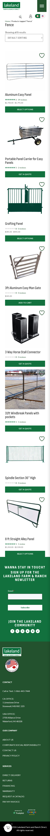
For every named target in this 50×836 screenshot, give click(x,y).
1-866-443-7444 (22, 691)
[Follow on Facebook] (12, 631)
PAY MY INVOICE (11, 801)
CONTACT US (9, 750)
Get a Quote (25, 174)
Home (7, 21)
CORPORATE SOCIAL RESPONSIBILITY (22, 745)
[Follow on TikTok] (38, 631)
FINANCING (9, 785)
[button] (8, 828)
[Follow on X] (17, 631)
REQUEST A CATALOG (13, 796)
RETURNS (7, 780)
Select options (25, 109)
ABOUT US (8, 739)
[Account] (30, 16)
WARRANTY (9, 791)
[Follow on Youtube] (33, 631)
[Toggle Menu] (42, 6)
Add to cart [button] (25, 303)
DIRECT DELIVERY (12, 775)
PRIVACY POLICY (11, 755)
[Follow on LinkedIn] (28, 631)
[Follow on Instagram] (23, 631)
